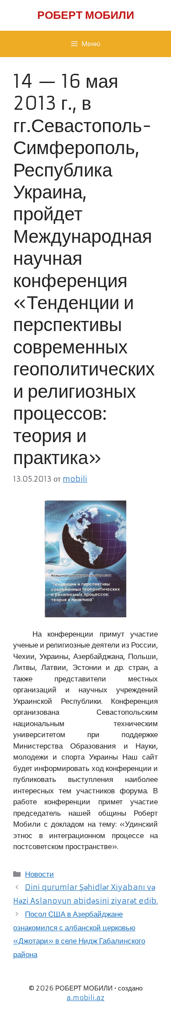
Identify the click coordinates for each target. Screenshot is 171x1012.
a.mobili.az (85, 998)
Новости (39, 874)
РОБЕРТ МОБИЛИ (85, 15)
